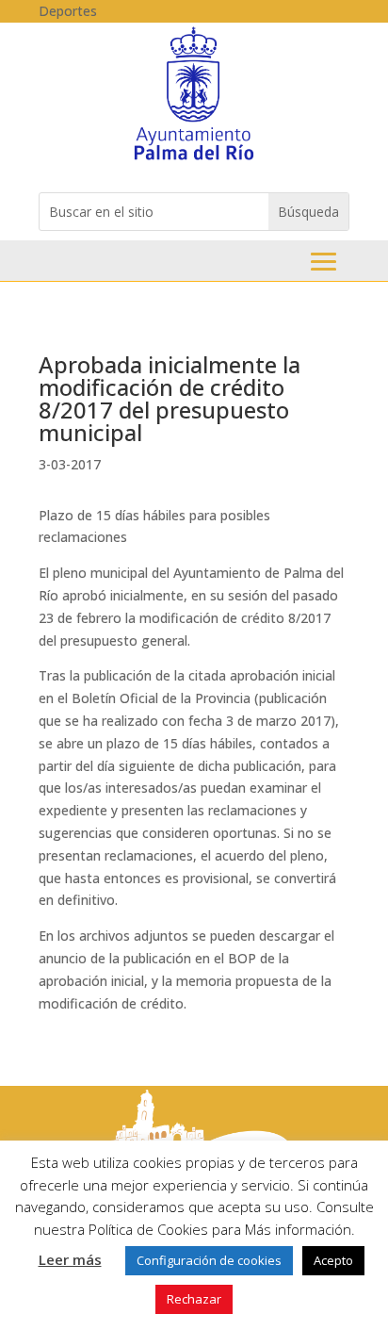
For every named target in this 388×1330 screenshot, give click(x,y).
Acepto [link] (333, 1260)
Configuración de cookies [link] (209, 1260)
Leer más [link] (70, 1259)
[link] (193, 159)
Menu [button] (323, 261)
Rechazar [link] (194, 1298)
